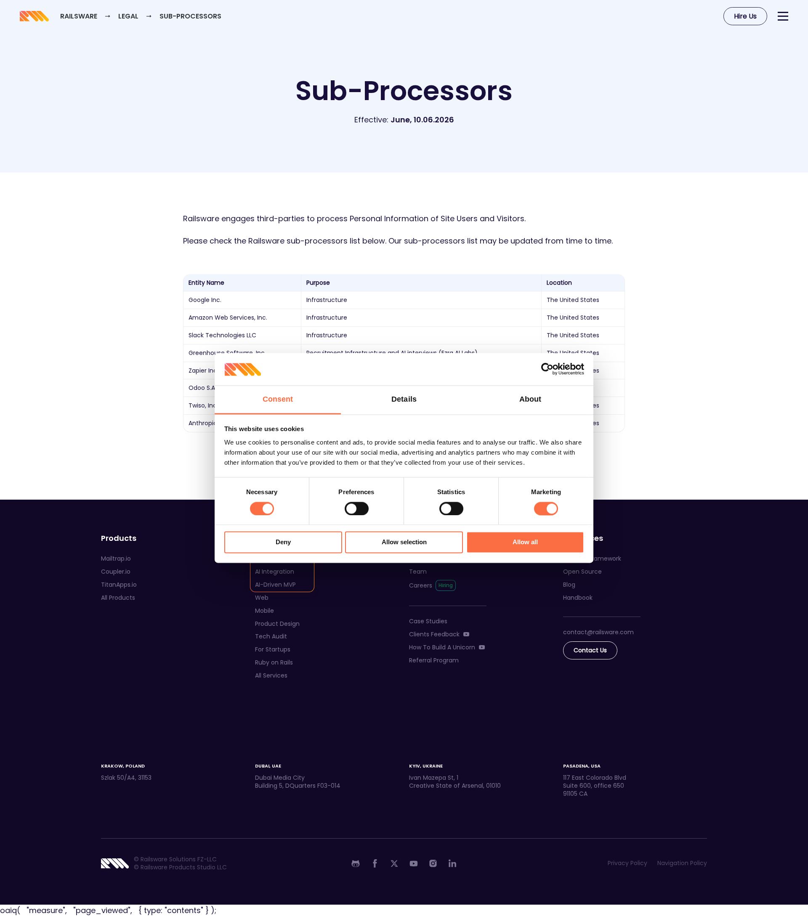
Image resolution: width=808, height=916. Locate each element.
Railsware (78, 16)
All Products (118, 597)
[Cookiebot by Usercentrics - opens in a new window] (547, 369)
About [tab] (530, 399)
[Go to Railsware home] (33, 16)
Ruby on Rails (274, 662)
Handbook (578, 597)
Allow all (525, 542)
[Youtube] (413, 863)
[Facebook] (375, 863)
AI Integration (274, 571)
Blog (569, 584)
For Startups (272, 649)
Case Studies (428, 621)
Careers (420, 585)
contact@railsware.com (598, 632)
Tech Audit (271, 636)
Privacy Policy (627, 863)
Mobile (264, 610)
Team (418, 571)
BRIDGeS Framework (592, 558)
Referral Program (434, 660)
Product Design (277, 623)
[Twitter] (394, 863)
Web (261, 597)
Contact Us (590, 650)
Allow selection (404, 542)
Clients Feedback (434, 634)
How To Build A (442, 647)
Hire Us (745, 16)
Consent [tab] (278, 399)
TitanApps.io (119, 584)
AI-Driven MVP (275, 584)
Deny (283, 542)
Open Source (582, 571)
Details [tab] (404, 399)
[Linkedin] (452, 863)
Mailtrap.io (116, 558)
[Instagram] (433, 863)
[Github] (355, 863)
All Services (271, 675)
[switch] (357, 508)
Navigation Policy (682, 863)
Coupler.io (115, 571)
